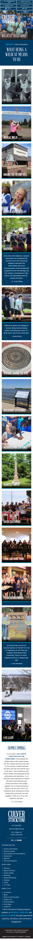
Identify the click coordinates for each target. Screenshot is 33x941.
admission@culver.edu (16, 829)
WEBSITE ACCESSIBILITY (10, 936)
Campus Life (8, 899)
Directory (7, 868)
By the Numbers (9, 902)
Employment (8, 856)
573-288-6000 (16, 825)
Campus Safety (9, 873)
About (6, 895)
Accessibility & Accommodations (14, 854)
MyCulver (7, 858)
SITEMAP (27, 936)
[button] (12, 840)
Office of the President (11, 897)
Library (6, 882)
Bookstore (7, 875)
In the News (8, 904)
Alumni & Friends (9, 851)
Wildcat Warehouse (10, 878)
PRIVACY (21, 936)
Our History (7, 892)
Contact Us (7, 906)
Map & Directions (9, 870)
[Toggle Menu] (29, 19)
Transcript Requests (10, 861)
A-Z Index (7, 885)
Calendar (6, 880)
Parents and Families (11, 849)
